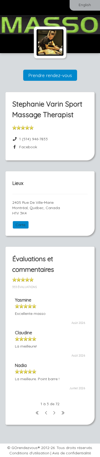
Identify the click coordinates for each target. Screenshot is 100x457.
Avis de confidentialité (71, 453)
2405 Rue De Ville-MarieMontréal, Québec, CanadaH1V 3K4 (36, 207)
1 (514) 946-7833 (33, 139)
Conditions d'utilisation (29, 453)
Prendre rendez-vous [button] (50, 75)
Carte (20, 224)
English (85, 4)
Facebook (27, 147)
